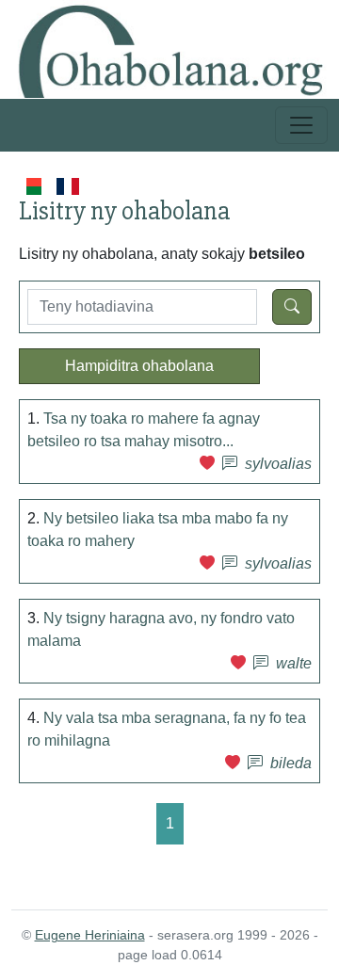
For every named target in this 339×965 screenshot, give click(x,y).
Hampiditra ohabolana (139, 366)
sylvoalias (278, 464)
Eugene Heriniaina (90, 934)
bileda (291, 763)
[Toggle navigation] (301, 125)
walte (294, 663)
